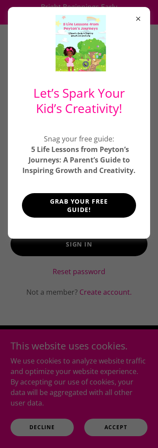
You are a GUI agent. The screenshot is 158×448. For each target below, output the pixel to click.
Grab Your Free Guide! (79, 205)
